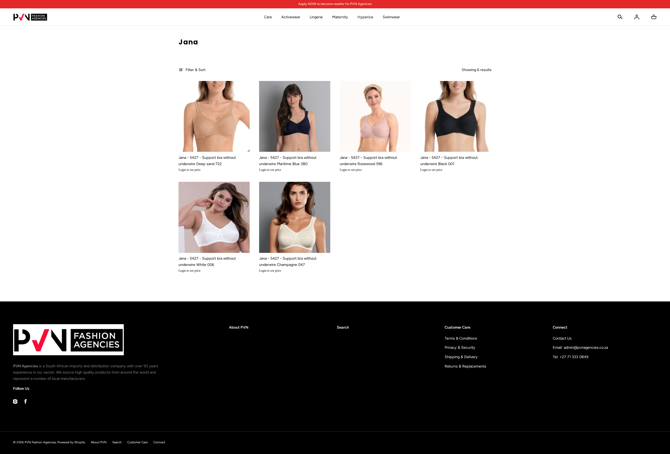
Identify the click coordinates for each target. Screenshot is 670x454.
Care (268, 17)
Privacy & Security (460, 347)
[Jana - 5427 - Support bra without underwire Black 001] (456, 116)
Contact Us (562, 338)
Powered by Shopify (71, 442)
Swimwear (391, 17)
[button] (620, 17)
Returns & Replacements (465, 366)
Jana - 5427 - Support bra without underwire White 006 (207, 261)
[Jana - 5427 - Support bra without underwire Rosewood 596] (375, 116)
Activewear (290, 17)
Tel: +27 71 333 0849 (570, 356)
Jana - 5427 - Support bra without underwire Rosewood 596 (368, 160)
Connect (159, 442)
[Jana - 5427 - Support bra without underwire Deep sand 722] (214, 116)
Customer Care (137, 442)
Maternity (340, 17)
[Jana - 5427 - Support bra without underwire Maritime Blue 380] (294, 116)
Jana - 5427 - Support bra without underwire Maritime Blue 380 (287, 160)
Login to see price (189, 170)
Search (343, 327)
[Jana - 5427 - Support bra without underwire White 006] (214, 217)
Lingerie (316, 17)
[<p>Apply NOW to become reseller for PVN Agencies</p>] (335, 4)
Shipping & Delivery (461, 356)
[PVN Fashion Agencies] (30, 17)
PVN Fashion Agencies (40, 442)
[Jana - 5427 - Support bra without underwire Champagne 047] (294, 217)
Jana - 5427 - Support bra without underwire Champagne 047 (287, 261)
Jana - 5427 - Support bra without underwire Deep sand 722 (207, 160)
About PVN (238, 327)
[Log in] (637, 17)
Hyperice (365, 17)
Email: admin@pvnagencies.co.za (580, 347)
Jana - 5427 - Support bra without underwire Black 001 (449, 160)
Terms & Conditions (461, 338)
